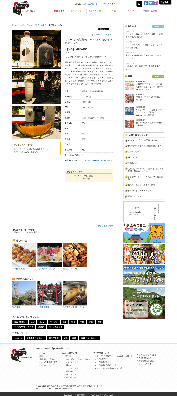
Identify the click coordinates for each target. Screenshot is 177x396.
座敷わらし (133, 163)
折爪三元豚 (54, 338)
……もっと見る (145, 364)
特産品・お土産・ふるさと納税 (141, 185)
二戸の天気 (92, 4)
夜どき (108, 35)
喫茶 (99, 322)
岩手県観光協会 (145, 358)
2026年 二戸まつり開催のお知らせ (144, 140)
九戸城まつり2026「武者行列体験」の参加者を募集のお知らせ (145, 170)
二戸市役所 (101, 359)
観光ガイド (59, 10)
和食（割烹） (20, 322)
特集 (41, 356)
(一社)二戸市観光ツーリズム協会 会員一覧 (114, 356)
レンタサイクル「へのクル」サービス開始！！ (145, 178)
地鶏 (65, 338)
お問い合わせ (70, 377)
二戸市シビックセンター (148, 355)
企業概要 (69, 371)
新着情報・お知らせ (47, 359)
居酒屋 (41, 327)
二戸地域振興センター (106, 362)
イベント (132, 10)
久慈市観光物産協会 (147, 361)
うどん (42, 322)
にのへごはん (77, 10)
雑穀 (74, 338)
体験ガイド (69, 365)
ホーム (42, 353)
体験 (114, 10)
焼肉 (91, 322)
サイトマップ (70, 374)
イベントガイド (71, 362)
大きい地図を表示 (105, 226)
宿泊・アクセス (95, 10)
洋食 (65, 322)
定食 (73, 322)
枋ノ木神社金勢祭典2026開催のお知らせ (145, 146)
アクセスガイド (71, 368)
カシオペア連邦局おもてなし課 (109, 368)
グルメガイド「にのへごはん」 (78, 359)
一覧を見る (157, 26)
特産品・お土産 (150, 10)
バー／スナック (56, 327)
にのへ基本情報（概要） (49, 362)
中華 (82, 322)
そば (32, 322)
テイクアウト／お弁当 (23, 327)
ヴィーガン (40, 25)
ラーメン (54, 322)
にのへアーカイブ (46, 365)
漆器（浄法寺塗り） (89, 338)
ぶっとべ (18, 338)
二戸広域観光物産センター (107, 365)
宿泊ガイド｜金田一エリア (139, 190)
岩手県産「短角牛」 (35, 338)
